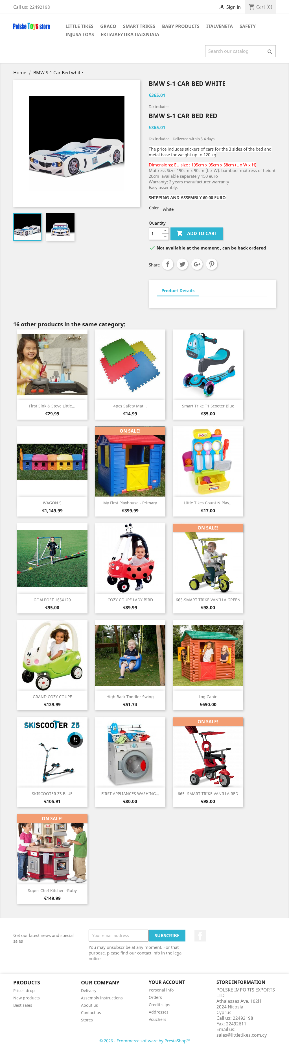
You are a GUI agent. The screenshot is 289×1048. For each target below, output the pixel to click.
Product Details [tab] (177, 290)
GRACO (108, 26)
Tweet (182, 264)
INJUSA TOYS (79, 34)
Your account (167, 982)
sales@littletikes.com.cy (241, 1035)
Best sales (22, 1005)
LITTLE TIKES (79, 26)
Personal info (161, 990)
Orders (155, 997)
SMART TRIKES (139, 26)
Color (154, 208)
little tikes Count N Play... (208, 502)
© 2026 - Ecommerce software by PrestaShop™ (144, 1040)
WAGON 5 (52, 502)
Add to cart (196, 233)
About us (89, 1005)
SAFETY (248, 26)
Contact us (91, 1012)
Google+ (197, 264)
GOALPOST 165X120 (52, 599)
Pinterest (211, 264)
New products (26, 998)
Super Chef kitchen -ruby (52, 890)
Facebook (200, 935)
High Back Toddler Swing (130, 696)
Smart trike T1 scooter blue (208, 406)
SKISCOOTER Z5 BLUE (52, 793)
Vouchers (157, 1019)
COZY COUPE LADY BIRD (130, 599)
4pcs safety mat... (130, 406)
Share (167, 264)
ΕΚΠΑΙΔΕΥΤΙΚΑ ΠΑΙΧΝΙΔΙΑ (130, 34)
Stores (87, 1020)
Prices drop (24, 990)
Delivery (88, 990)
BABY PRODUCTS (181, 26)
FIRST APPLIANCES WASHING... (130, 793)
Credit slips (159, 1004)
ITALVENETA (219, 26)
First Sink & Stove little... (52, 406)
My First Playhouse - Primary (130, 502)
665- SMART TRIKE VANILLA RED (208, 793)
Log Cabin (208, 696)
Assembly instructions (102, 998)
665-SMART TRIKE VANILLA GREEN (208, 599)
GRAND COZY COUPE (52, 696)
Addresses (158, 1012)
